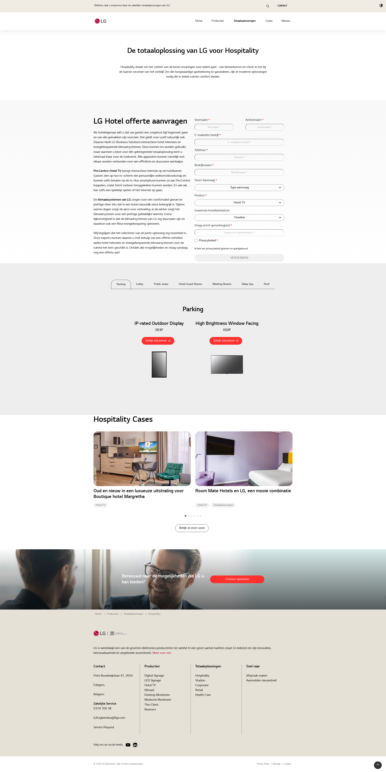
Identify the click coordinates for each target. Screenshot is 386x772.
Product (201, 195)
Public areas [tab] (161, 284)
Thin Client (151, 704)
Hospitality (202, 675)
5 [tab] (197, 516)
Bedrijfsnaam (204, 165)
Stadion (200, 680)
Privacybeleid (208, 240)
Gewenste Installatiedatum (212, 210)
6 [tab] (200, 516)
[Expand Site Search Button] (268, 6)
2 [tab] (188, 516)
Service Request (103, 727)
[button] (378, 765)
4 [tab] (194, 516)
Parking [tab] (121, 284)
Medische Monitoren (157, 700)
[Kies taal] (381, 5)
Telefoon (201, 150)
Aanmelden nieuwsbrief (261, 680)
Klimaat (149, 690)
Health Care (203, 695)
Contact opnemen (237, 579)
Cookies (287, 764)
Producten (217, 21)
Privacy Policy (263, 764)
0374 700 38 (102, 708)
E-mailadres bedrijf (208, 135)
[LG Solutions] (100, 21)
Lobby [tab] (139, 284)
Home (198, 21)
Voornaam (202, 120)
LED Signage (152, 680)
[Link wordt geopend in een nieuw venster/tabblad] (128, 744)
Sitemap (277, 764)
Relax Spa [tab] (247, 284)
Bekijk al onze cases (192, 528)
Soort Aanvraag (206, 180)
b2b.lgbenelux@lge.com (109, 718)
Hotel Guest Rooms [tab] (190, 284)
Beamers (150, 709)
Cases (269, 21)
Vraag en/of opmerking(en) (213, 225)
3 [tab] (191, 516)
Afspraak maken (256, 675)
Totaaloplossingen (245, 21)
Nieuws (286, 21)
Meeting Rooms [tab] (222, 284)
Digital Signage (154, 675)
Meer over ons (161, 653)
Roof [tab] (267, 284)
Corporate (202, 685)
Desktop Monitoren (157, 695)
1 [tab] (185, 516)
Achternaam (254, 120)
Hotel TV (100, 505)
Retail (199, 690)
